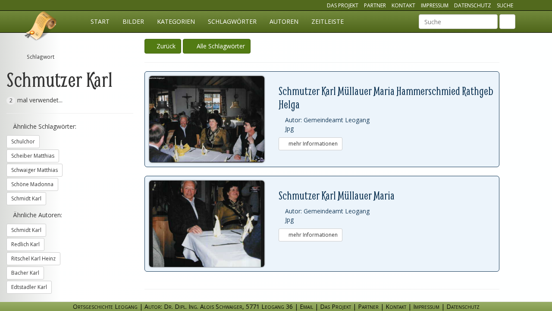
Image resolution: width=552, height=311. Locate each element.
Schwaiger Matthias (34, 170)
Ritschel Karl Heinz (33, 258)
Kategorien (176, 21)
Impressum (434, 5)
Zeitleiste (327, 21)
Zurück (165, 46)
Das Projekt (342, 5)
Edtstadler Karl (29, 287)
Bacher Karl (25, 272)
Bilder (133, 21)
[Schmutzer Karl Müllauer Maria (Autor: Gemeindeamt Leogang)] (214, 224)
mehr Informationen (312, 143)
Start (100, 21)
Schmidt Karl (26, 198)
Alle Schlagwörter (219, 46)
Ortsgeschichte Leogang (41, 27)
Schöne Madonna (32, 184)
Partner (375, 5)
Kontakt (403, 5)
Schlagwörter (232, 21)
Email (306, 306)
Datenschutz (472, 5)
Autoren (284, 21)
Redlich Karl (25, 244)
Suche (505, 5)
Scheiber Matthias (32, 155)
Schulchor (23, 141)
